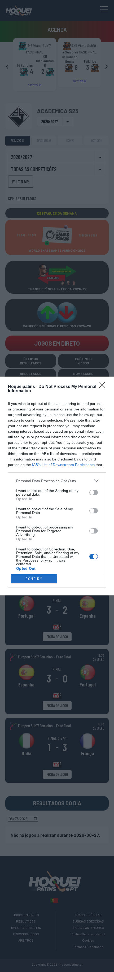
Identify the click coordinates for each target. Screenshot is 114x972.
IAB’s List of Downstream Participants (63, 465)
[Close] (104, 387)
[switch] (93, 492)
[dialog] (57, 486)
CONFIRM (34, 579)
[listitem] (57, 480)
